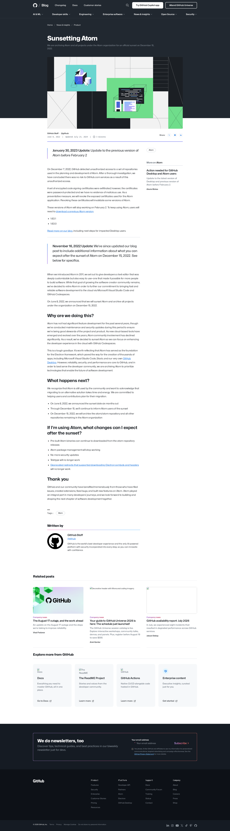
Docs (147, 785)
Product (77, 25)
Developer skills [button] (60, 14)
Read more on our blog (60, 230)
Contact (149, 803)
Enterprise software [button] (112, 14)
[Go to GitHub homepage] (38, 782)
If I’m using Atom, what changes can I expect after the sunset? (92, 430)
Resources (95, 807)
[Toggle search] (127, 5)
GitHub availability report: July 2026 (168, 620)
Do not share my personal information (92, 824)
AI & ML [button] (37, 14)
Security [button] (190, 14)
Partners (122, 789)
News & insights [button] (142, 14)
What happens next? (68, 380)
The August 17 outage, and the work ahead (58, 620)
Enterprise (95, 794)
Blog (45, 5)
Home (50, 25)
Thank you (58, 479)
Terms (52, 824)
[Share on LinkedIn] (181, 135)
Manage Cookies (70, 824)
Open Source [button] (167, 14)
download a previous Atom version (74, 211)
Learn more (85, 701)
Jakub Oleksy (152, 636)
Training (148, 794)
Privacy (59, 824)
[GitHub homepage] (35, 5)
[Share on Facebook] (175, 135)
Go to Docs (43, 701)
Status (148, 798)
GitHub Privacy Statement (144, 754)
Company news (40, 617)
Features (95, 785)
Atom (60, 513)
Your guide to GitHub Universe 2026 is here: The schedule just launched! (113, 622)
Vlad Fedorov (39, 632)
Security (94, 789)
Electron (121, 798)
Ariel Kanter (95, 642)
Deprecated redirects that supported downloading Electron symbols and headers (94, 465)
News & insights (63, 25)
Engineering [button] (85, 14)
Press (175, 798)
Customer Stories (98, 798)
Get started (169, 701)
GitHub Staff (52, 133)
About (175, 785)
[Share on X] (169, 135)
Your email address (140, 740)
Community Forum (153, 789)
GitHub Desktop (125, 803)
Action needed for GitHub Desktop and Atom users (162, 172)
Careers (176, 794)
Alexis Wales (152, 189)
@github (65, 133)
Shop (175, 803)
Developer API (124, 785)
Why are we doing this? (70, 315)
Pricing (94, 803)
